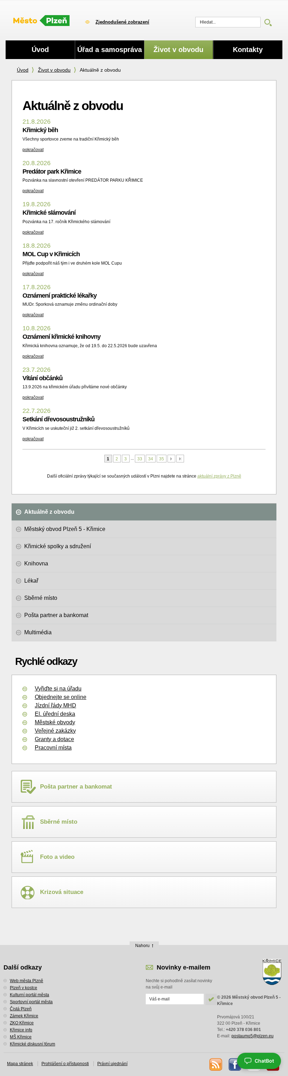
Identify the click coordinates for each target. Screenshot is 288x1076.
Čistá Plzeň (21, 1008)
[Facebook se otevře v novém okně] (234, 1064)
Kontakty (248, 49)
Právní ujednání (112, 1063)
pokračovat (33, 149)
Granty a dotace (54, 739)
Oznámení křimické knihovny (61, 336)
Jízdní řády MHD (55, 705)
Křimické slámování (49, 212)
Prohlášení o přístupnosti (65, 1063)
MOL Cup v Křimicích (51, 254)
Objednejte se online (60, 697)
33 (139, 458)
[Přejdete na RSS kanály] (215, 1064)
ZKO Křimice (22, 1022)
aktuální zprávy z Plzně (219, 476)
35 (161, 458)
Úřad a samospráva (109, 49)
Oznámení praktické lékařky (59, 295)
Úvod (22, 70)
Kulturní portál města (29, 994)
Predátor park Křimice (51, 171)
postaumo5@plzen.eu (252, 1035)
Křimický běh (40, 130)
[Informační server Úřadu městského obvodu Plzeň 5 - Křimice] (41, 21)
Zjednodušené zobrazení (122, 22)
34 (150, 458)
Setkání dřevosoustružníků (58, 419)
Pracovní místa (53, 748)
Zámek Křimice (24, 1015)
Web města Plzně (26, 980)
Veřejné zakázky (55, 731)
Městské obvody (55, 722)
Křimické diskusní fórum (32, 1044)
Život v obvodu (54, 70)
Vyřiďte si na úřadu (58, 689)
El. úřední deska (55, 714)
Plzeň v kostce (23, 987)
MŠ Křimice (21, 1037)
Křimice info (21, 1030)
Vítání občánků (42, 378)
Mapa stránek (20, 1063)
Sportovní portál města (31, 1001)
